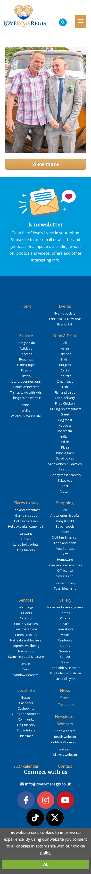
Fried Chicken (65, 403)
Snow (65, 662)
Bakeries (64, 354)
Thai (65, 486)
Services (26, 600)
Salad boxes (65, 458)
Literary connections (26, 381)
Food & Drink (65, 335)
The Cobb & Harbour (65, 668)
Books (65, 532)
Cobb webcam (65, 731)
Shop (65, 698)
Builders (26, 613)
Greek (65, 414)
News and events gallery (65, 607)
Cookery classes (26, 624)
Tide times (25, 736)
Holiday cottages (26, 521)
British (65, 359)
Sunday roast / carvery (65, 475)
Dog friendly (26, 550)
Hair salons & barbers (26, 640)
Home (26, 306)
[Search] (63, 22)
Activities (26, 348)
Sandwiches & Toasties (65, 464)
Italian (65, 442)
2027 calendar (26, 766)
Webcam (65, 724)
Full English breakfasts (65, 409)
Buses (26, 697)
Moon (65, 634)
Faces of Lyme (65, 678)
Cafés (65, 370)
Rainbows (65, 640)
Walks (26, 410)
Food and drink (65, 543)
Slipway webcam (65, 754)
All (65, 343)
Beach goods (65, 526)
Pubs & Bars (65, 453)
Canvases (66, 704)
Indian (64, 436)
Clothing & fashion (65, 537)
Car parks (26, 703)
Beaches (26, 354)
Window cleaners (26, 675)
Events (65, 306)
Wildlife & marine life (26, 416)
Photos (65, 613)
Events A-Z (65, 324)
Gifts (64, 554)
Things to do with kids (26, 392)
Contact (65, 766)
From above (65, 629)
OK (45, 864)
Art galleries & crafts (65, 515)
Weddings (26, 607)
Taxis (26, 669)
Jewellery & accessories (65, 565)
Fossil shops (65, 548)
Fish (65, 387)
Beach (64, 624)
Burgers (65, 365)
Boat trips (26, 359)
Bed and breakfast (26, 510)
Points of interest (26, 387)
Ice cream (65, 431)
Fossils (26, 370)
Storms (65, 645)
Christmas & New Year (65, 318)
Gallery (65, 600)
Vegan (65, 491)
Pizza (65, 447)
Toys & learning (65, 588)
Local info (26, 690)
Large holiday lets (26, 544)
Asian (65, 348)
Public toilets (26, 730)
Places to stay (26, 502)
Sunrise (65, 651)
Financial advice (26, 629)
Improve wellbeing (26, 645)
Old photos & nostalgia (65, 673)
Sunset (65, 656)
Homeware (65, 559)
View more (45, 164)
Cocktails (64, 376)
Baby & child (65, 521)
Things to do (26, 343)
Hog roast (65, 420)
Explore (26, 335)
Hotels (26, 539)
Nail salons (26, 651)
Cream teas (65, 381)
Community (26, 719)
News (65, 690)
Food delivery (65, 398)
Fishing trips (26, 365)
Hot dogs (65, 425)
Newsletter (65, 716)
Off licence (65, 570)
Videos (65, 618)
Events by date (64, 313)
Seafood (65, 469)
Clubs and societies (26, 714)
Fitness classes (26, 634)
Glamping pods (26, 515)
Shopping (65, 502)
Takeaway (65, 480)
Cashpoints (26, 708)
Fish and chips (65, 392)
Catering (26, 618)
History (26, 376)
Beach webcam (65, 736)
